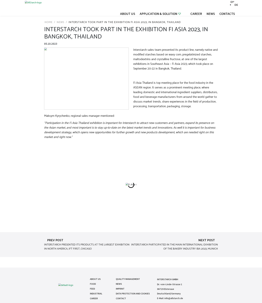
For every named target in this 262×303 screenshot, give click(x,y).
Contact (121, 298)
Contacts (227, 14)
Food (93, 283)
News (211, 14)
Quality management (128, 279)
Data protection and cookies (133, 293)
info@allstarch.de (173, 298)
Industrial (96, 293)
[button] (95, 185)
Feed (92, 288)
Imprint (120, 288)
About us (127, 14)
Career (196, 14)
